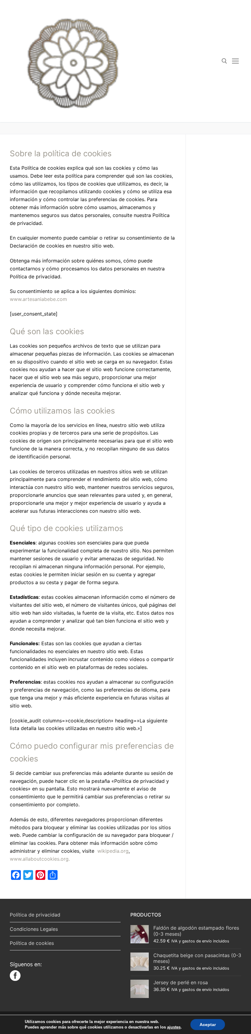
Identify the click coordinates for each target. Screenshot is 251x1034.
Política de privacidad (35, 915)
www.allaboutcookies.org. (40, 859)
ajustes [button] (174, 1027)
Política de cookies (32, 943)
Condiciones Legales (34, 929)
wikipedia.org (113, 851)
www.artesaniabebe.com (38, 299)
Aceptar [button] (208, 1024)
